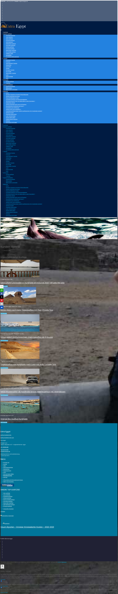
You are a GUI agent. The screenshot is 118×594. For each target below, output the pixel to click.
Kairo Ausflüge (9, 38)
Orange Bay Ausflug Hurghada (14, 419)
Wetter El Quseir (10, 112)
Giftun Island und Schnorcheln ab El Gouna (13, 480)
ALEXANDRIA (8, 55)
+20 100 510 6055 (4, 450)
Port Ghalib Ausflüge (11, 52)
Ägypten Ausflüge (7, 34)
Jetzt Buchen (4, 313)
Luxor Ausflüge (6, 494)
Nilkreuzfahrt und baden (11, 89)
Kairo (7, 78)
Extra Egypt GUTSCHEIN (11, 122)
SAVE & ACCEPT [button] (4, 592)
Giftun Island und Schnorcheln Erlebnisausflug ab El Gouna (27, 337)
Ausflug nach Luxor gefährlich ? (13, 109)
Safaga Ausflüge (10, 47)
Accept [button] (59, 562)
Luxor (7, 75)
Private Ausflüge (10, 81)
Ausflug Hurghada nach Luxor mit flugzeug (16, 104)
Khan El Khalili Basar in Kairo (12, 98)
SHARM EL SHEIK (9, 53)
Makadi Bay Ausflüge (11, 43)
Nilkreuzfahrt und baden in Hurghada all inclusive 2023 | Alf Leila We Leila (32, 283)
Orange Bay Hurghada (8, 509)
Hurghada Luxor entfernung (12, 107)
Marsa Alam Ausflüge (11, 50)
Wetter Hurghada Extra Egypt (13, 96)
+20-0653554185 (4, 447)
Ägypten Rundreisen (8, 84)
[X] (1, 297)
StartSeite (5, 32)
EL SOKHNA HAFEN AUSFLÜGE (12, 57)
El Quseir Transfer (10, 70)
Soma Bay (8, 66)
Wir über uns (6, 462)
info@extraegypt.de (5, 451)
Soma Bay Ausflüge (7, 501)
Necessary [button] (3, 579)
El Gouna (8, 61)
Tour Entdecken (4, 340)
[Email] (1, 304)
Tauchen (8, 83)
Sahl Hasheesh (9, 42)
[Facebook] (1, 293)
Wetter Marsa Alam (10, 117)
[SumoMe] (1, 307)
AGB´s (4, 466)
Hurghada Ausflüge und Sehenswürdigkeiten (16, 99)
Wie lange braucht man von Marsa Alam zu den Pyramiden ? (20, 101)
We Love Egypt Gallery (8, 474)
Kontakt (5, 464)
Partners (8, 121)
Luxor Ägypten (9, 37)
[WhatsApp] (1, 290)
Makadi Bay (8, 65)
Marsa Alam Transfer (11, 73)
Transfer (5, 58)
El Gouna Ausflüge (10, 40)
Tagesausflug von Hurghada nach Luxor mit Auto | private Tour (28, 364)
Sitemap (5, 477)
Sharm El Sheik (9, 76)
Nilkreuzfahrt (9, 88)
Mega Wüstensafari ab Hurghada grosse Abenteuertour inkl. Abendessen (33, 392)
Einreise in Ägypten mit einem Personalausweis (17, 94)
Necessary (4, 581)
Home (4, 229)
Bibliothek (5, 91)
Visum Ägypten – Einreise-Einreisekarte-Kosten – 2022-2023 (27, 527)
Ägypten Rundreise (10, 86)
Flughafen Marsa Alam (11, 114)
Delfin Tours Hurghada (8, 481)
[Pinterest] (1, 300)
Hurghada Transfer (10, 60)
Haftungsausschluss (8, 467)
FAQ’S (7, 93)
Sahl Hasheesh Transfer (11, 63)
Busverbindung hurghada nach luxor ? (15, 106)
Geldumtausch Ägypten (11, 119)
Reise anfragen (4, 286)
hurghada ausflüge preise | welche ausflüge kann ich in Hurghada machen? (24, 111)
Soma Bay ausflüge (11, 45)
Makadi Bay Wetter (10, 103)
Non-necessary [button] (4, 586)
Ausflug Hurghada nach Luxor (7, 437)
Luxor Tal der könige (10, 116)
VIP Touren (5, 80)
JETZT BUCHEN (4, 422)
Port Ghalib (8, 71)
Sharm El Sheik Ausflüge (9, 499)
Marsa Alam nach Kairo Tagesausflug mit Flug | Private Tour (27, 310)
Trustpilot (3, 511)
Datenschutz (6, 469)
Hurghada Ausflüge (10, 35)
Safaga (7, 68)
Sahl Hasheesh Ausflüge (9, 504)
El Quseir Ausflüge (10, 48)
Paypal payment (7, 470)
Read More (64, 562)
